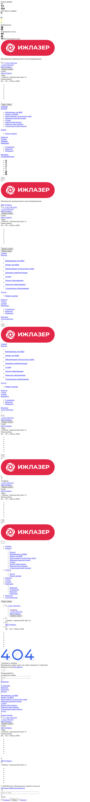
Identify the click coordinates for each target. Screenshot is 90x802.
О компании (9, 147)
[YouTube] (6, 166)
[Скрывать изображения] (2, 30)
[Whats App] (6, 172)
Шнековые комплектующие (15, 118)
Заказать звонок (7, 69)
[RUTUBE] (6, 162)
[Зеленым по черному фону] (1, 23)
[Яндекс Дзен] (6, 174)
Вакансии (9, 149)
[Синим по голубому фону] (1, 18)
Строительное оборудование (16, 126)
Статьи (4, 139)
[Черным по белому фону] (1, 13)
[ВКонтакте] (6, 160)
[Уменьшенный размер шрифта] (2, 4)
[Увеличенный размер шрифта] (3, 9)
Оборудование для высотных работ (18, 116)
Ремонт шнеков (11, 134)
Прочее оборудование (13, 122)
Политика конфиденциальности (13, 788)
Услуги (3, 130)
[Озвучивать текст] (2, 34)
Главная (4, 107)
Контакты (4, 155)
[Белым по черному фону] (1, 16)
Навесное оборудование (14, 124)
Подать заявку (6, 104)
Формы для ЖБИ (11, 114)
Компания (5, 143)
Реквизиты (9, 151)
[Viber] (6, 168)
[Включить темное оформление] (3, 542)
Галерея (4, 141)
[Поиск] (3, 178)
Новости (4, 137)
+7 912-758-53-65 (10, 63)
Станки (8, 120)
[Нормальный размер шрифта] (2, 6)
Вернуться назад (7, 667)
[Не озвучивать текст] (2, 37)
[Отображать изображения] (2, 27)
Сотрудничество (7, 157)
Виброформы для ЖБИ (13, 112)
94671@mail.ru (6, 73)
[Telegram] (6, 164)
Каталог (4, 109)
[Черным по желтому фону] (1, 20)
